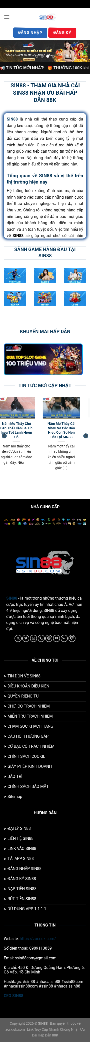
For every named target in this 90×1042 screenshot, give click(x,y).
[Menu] (7, 17)
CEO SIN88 (13, 995)
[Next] (85, 436)
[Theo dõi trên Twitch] (72, 638)
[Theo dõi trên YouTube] (56, 638)
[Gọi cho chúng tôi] (41, 638)
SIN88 (11, 598)
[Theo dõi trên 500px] (64, 638)
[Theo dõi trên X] (18, 638)
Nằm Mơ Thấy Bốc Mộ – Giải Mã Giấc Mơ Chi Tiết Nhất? (24, 428)
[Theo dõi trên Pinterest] (48, 638)
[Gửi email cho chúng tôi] (33, 638)
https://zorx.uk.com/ (38, 938)
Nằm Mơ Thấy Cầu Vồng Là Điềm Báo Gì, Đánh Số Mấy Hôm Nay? (69, 430)
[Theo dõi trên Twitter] (25, 638)
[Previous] (4, 436)
